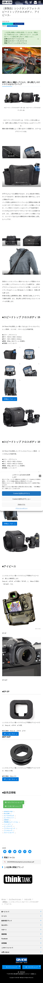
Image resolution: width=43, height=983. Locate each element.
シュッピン (7, 824)
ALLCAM (7, 813)
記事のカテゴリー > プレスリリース (15, 41)
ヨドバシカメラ (9, 832)
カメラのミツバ (9, 818)
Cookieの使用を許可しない (21, 499)
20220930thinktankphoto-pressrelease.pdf (20, 862)
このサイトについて (7, 947)
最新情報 (4, 934)
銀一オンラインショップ (13, 802)
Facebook (5, 938)
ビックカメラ (8, 826)
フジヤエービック (9, 828)
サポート (4, 929)
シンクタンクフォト (12, 26)
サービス (4, 916)
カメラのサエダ (9, 815)
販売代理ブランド (7, 920)
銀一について (5, 911)
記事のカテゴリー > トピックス (14, 39)
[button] (40, 476)
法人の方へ (5, 925)
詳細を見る (21, 504)
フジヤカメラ (8, 830)
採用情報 (4, 943)
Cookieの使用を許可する (21, 493)
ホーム (4, 899)
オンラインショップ (11, 967)
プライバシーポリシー (22, 508)
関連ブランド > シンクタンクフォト (15, 43)
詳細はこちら (9, 399)
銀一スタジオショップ (13, 806)
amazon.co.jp (8, 811)
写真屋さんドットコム (11, 822)
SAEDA (6, 820)
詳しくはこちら (9, 734)
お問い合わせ (5, 952)
